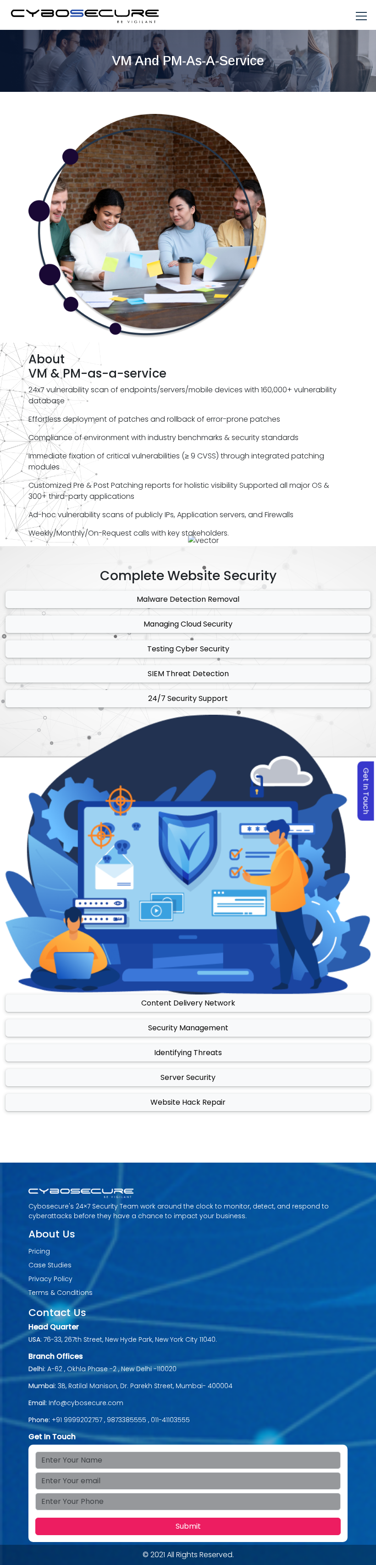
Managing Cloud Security (188, 624)
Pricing (39, 1251)
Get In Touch (366, 791)
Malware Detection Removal (188, 599)
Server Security (188, 1077)
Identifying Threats (188, 1052)
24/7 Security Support (188, 698)
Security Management (188, 1028)
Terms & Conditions (60, 1292)
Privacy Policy (50, 1278)
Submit (188, 1526)
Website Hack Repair (188, 1102)
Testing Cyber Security (188, 649)
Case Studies (50, 1265)
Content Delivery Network (188, 1003)
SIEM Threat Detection (188, 673)
